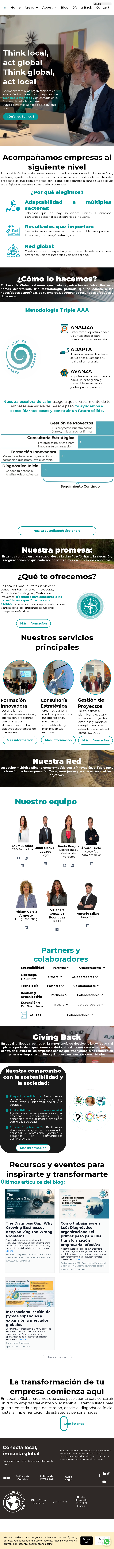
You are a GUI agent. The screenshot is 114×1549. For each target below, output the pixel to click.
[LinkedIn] (22, 866)
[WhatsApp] (106, 1541)
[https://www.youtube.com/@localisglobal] (104, 1481)
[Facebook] (18, 858)
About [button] (48, 7)
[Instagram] (26, 858)
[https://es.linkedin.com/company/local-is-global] (104, 1475)
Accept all (87, 1541)
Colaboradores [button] (90, 967)
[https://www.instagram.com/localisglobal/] (109, 1475)
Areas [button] (30, 7)
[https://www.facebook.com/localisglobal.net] (100, 1475)
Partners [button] (59, 967)
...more (9, 1251)
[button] (29, 1231)
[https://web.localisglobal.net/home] (5, 7)
